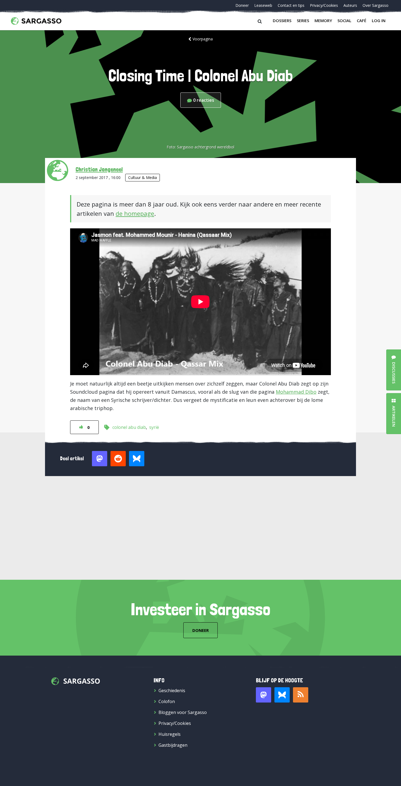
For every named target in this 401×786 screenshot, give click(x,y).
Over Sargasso (375, 5)
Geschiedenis (171, 691)
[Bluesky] (282, 695)
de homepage (135, 213)
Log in (378, 20)
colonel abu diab (129, 427)
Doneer (242, 5)
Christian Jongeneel (99, 169)
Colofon (166, 701)
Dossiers (282, 20)
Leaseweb (263, 5)
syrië (154, 427)
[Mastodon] (263, 695)
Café (361, 20)
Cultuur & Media (142, 177)
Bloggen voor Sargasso (182, 712)
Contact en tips (291, 5)
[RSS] (300, 695)
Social (344, 20)
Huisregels (169, 734)
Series (303, 20)
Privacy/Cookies (324, 5)
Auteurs (350, 5)
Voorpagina (203, 38)
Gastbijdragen (172, 745)
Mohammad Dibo (296, 391)
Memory (323, 20)
